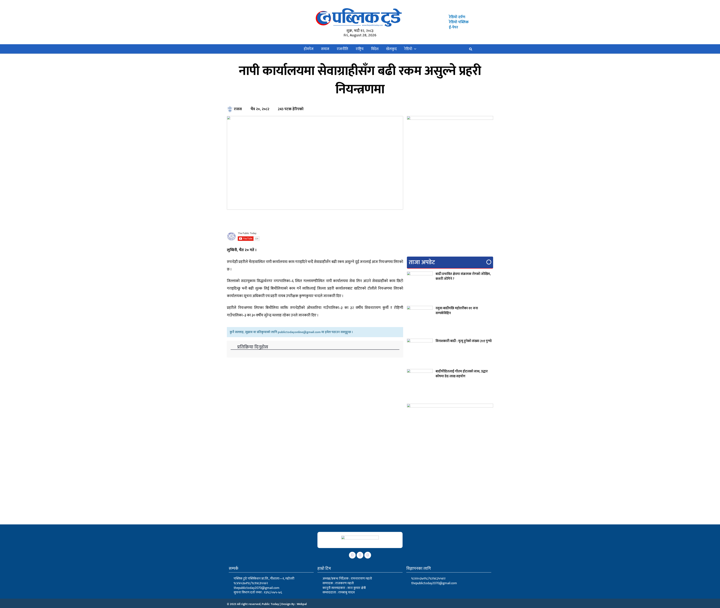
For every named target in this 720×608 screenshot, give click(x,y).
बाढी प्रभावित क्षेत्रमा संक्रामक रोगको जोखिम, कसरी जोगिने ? (463, 276)
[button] (414, 49)
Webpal (302, 604)
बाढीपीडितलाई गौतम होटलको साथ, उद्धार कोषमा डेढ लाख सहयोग (462, 374)
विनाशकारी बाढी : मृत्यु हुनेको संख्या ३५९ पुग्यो (464, 341)
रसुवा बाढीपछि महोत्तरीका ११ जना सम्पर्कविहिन (457, 310)
